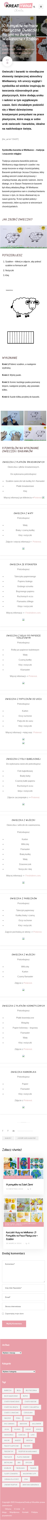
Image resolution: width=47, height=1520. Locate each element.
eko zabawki (9, 1424)
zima (26, 1479)
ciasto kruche (30, 1402)
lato (32, 1435)
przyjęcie (8, 1457)
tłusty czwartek (11, 1474)
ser (19, 1463)
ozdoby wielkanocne (20, 53)
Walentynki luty (29, 1474)
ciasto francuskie (11, 1402)
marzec (5, 53)
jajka (6, 1429)
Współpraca (14, 1512)
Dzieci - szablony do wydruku (21, 1224)
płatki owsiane (23, 1457)
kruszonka (8, 1435)
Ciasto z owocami (11, 1413)
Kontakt (25, 1512)
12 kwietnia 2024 (14, 1189)
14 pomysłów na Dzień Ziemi (19, 1184)
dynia (18, 1418)
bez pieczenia (31, 1390)
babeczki (8, 1390)
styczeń (29, 1463)
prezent (27, 1446)
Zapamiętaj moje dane (14, 1313)
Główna (8, 1509)
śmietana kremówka (31, 1485)
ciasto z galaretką (31, 1407)
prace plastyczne (11, 1446)
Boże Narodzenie (11, 1396)
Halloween (36, 1424)
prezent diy (8, 1452)
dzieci (28, 1418)
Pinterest (37, 732)
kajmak (17, 1429)
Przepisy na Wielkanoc (28, 1452)
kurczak (22, 1435)
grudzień (23, 1424)
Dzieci (5, 49)
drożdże (7, 1418)
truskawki (20, 1468)
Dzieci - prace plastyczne (21, 49)
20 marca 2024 (9, 46)
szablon (7, 1468)
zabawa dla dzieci (11, 1479)
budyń (25, 1396)
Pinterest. (38, 497)
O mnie (17, 1509)
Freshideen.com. (33, 613)
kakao (28, 1429)
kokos (38, 1429)
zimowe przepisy (10, 1485)
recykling (8, 1463)
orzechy (29, 1440)
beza (19, 1390)
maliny (7, 1440)
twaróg (33, 1468)
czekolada (28, 1413)
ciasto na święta (11, 1407)
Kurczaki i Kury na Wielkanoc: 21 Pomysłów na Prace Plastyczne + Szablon (21, 1236)
